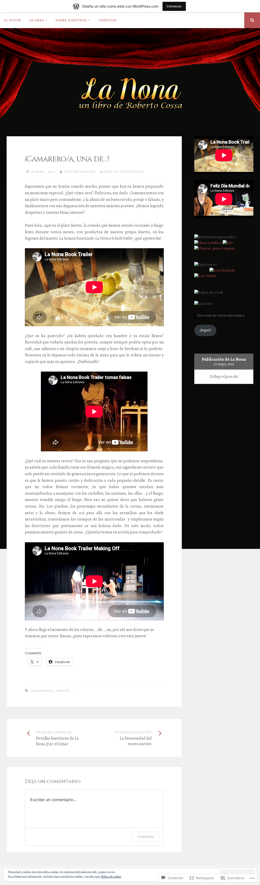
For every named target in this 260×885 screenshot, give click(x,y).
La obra (36, 20)
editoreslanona (80, 171)
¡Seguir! (205, 330)
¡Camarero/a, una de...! (51, 690)
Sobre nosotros (71, 20)
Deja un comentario (123, 171)
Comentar (146, 836)
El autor (12, 20)
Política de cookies (111, 877)
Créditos (108, 20)
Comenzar (174, 6)
